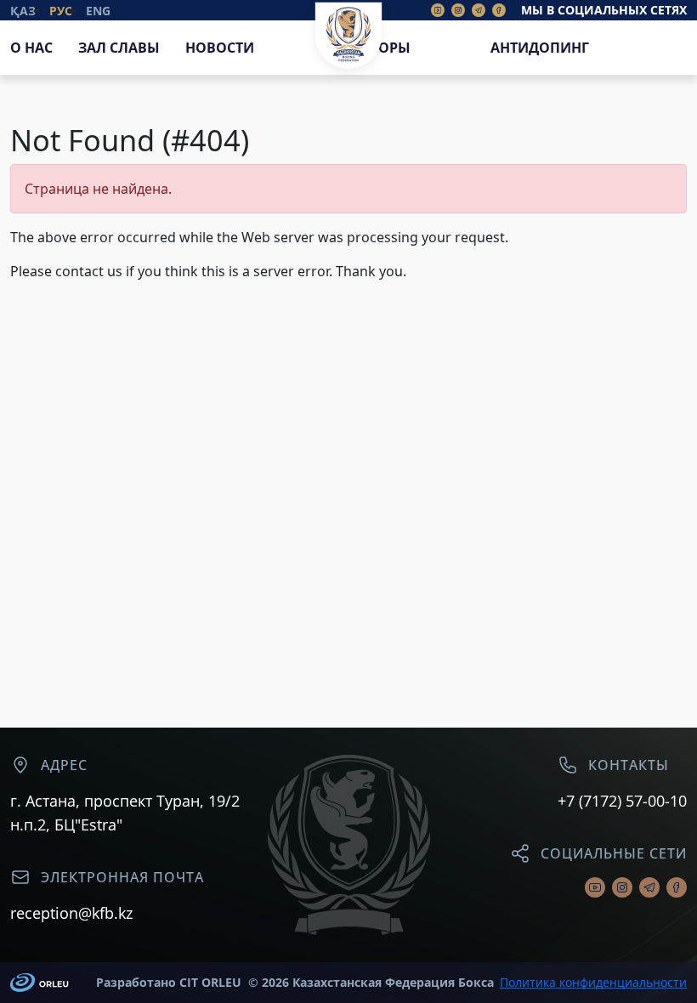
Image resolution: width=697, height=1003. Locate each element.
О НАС (31, 47)
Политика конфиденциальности (593, 982)
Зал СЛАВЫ (119, 47)
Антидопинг (539, 47)
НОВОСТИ (219, 47)
